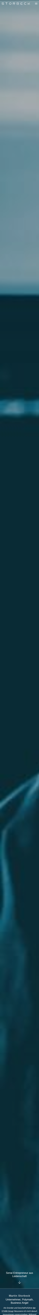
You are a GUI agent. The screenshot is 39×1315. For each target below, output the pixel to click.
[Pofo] (16, 3)
